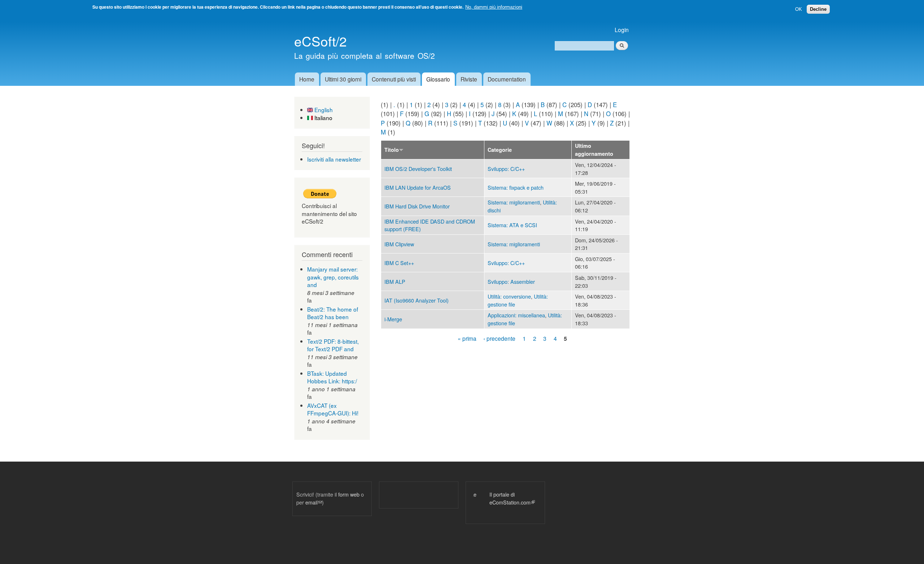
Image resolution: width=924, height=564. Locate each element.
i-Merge (393, 319)
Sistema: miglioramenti (514, 202)
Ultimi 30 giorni (343, 79)
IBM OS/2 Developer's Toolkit (418, 168)
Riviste (469, 79)
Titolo (391, 149)
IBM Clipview (399, 244)
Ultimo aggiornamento (594, 149)
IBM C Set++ (399, 262)
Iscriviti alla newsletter (334, 159)
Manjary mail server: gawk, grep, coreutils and (333, 276)
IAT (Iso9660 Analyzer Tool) (416, 300)
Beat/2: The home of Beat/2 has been (332, 313)
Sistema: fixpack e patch (516, 187)
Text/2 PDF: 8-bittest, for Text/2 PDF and (333, 345)
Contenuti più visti (394, 79)
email (313, 502)
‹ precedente (499, 338)
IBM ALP (394, 281)
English (323, 110)
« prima (467, 338)
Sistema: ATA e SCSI (512, 225)
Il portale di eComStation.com (496, 498)
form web (348, 494)
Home (306, 79)
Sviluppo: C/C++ (506, 168)
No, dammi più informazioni (493, 7)
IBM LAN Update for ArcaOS (417, 187)
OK (798, 9)
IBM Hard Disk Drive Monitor (417, 206)
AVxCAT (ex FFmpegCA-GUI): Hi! (332, 409)
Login (622, 30)
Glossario (438, 79)
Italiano (322, 118)
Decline (818, 9)
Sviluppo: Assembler (511, 281)
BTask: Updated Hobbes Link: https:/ (332, 377)
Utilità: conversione (509, 296)
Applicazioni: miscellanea (516, 315)
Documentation (507, 79)
